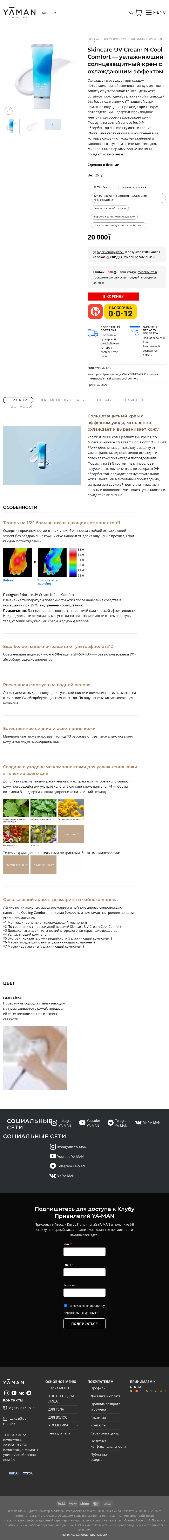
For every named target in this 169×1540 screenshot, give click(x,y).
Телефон (69, 1285)
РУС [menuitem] (54, 12)
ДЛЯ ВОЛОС (57, 1417)
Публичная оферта (100, 1457)
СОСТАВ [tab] (103, 400)
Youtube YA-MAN (70, 1156)
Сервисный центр (105, 1433)
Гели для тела (59, 1433)
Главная (94, 39)
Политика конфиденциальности (108, 1444)
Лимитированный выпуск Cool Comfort (113, 378)
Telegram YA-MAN (71, 1166)
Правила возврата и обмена (105, 1407)
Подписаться (84, 1324)
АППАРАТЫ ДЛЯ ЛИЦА (61, 1399)
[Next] (74, 77)
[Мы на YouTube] (82, 1123)
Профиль (98, 1388)
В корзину (113, 296)
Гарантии (98, 1417)
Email (68, 1265)
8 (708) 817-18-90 (22, 1408)
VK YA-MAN (152, 1122)
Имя (67, 1244)
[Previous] (10, 77)
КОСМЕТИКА (58, 1425)
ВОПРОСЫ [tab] (21, 406)
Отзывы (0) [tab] (133, 400)
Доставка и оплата (106, 1396)
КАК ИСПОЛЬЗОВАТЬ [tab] (62, 400)
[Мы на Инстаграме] (54, 1123)
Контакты (98, 1425)
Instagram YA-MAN (71, 1147)
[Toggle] (76, 1425)
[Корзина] (139, 12)
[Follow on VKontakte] (138, 1122)
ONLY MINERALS (132, 374)
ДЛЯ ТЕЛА (56, 1409)
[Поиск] (131, 12)
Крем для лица (111, 374)
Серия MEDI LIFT (61, 1388)
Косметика (111, 39)
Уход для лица (134, 39)
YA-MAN (102, 385)
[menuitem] (45, 12)
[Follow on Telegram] (111, 1123)
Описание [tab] (18, 400)
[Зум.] (9, 111)
